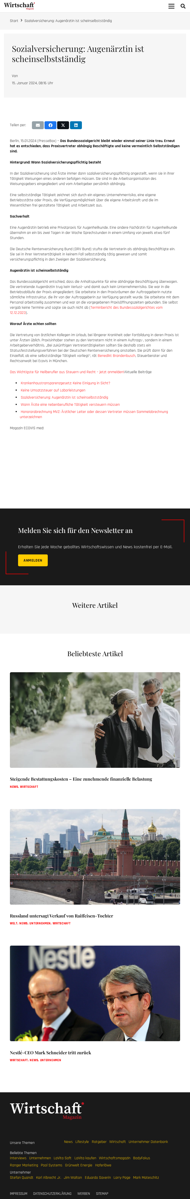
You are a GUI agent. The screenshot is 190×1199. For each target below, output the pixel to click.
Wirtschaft (117, 1141)
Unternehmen (40, 1158)
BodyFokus (141, 1158)
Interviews (18, 1158)
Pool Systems (51, 1165)
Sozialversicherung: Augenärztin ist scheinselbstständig (68, 20)
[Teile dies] (50, 125)
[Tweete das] (63, 125)
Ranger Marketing (24, 1165)
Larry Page (122, 1177)
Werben (83, 1193)
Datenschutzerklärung (52, 1193)
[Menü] (171, 6)
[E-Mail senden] (38, 125)
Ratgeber (99, 1141)
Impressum (18, 1193)
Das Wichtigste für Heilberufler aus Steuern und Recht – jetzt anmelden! (67, 372)
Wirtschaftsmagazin (114, 1158)
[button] (183, 6)
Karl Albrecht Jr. (48, 1177)
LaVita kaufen (85, 1158)
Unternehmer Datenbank (148, 1141)
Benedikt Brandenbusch (116, 355)
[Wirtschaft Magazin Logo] (19, 6)
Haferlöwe (103, 1165)
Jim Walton (73, 1177)
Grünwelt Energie (78, 1165)
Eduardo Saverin (98, 1177)
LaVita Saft (62, 1158)
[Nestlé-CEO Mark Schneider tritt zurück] (95, 1011)
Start (14, 20)
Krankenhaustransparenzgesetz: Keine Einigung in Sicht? (65, 383)
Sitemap (102, 1193)
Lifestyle (82, 1141)
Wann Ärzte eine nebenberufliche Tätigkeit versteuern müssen (70, 404)
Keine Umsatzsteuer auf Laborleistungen (53, 390)
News (68, 1141)
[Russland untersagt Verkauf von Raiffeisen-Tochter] (95, 874)
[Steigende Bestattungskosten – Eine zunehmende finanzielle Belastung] (95, 737)
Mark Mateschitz (146, 1177)
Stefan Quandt (21, 1177)
